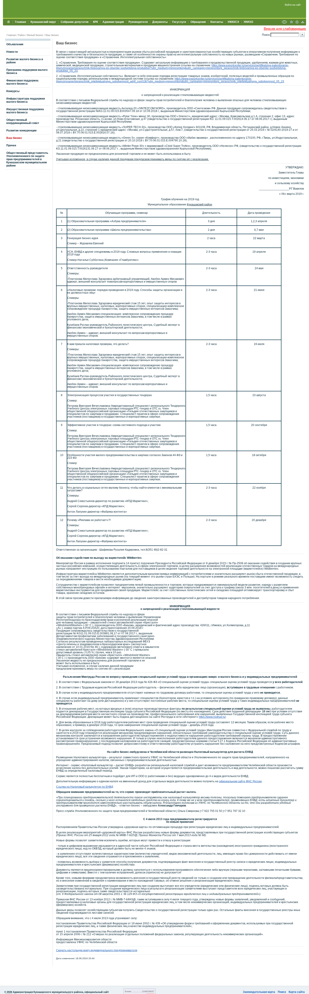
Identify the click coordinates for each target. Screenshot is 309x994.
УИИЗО (248, 22)
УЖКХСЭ (233, 22)
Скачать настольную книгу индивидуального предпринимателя (96, 950)
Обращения (198, 22)
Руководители (138, 22)
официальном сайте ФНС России (240, 781)
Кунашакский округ (43, 22)
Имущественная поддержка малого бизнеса (25, 111)
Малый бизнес (35, 35)
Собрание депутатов (74, 22)
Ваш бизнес (52, 35)
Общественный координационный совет (22, 121)
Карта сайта (297, 992)
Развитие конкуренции (21, 130)
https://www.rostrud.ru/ (212, 717)
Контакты (216, 22)
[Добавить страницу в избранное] (291, 22)
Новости (12, 51)
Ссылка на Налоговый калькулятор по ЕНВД (84, 786)
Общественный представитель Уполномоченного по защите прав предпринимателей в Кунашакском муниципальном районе (27, 159)
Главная (20, 22)
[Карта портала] (302, 22)
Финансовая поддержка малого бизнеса (22, 82)
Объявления (14, 44)
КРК (95, 22)
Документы (160, 22)
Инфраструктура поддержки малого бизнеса (25, 100)
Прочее (11, 145)
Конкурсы (12, 91)
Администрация (113, 22)
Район (21, 35)
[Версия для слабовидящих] (284, 22)
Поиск (282, 992)
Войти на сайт (293, 4)
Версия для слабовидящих (285, 29)
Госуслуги (179, 22)
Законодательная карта (259, 992)
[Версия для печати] (297, 22)
